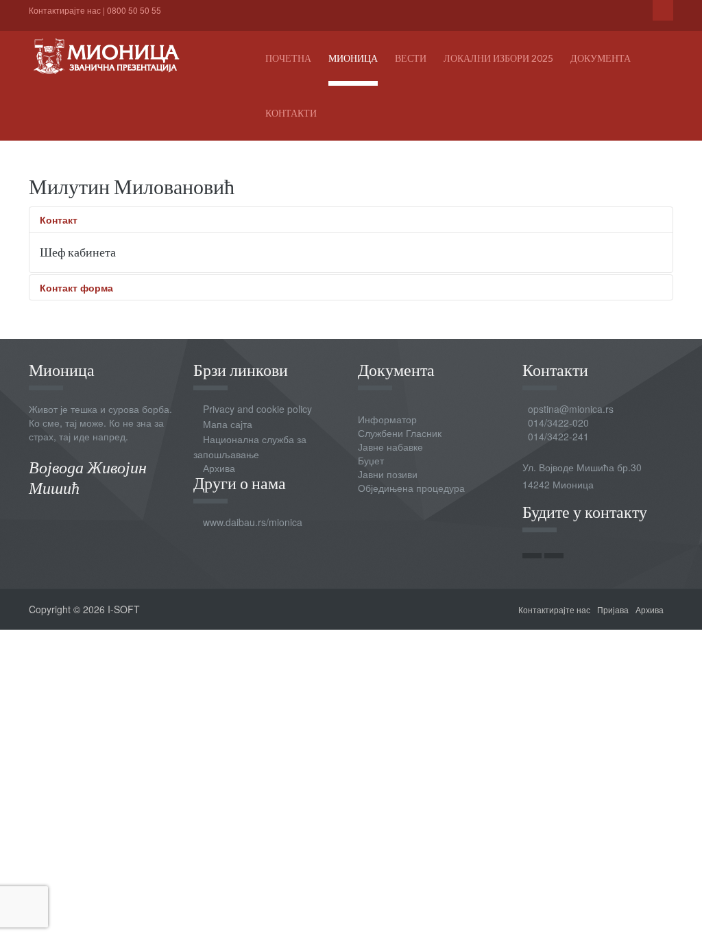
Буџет (371, 460)
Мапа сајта (227, 424)
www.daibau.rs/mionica (252, 522)
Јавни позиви (387, 474)
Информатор (387, 419)
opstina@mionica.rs (571, 409)
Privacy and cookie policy (257, 409)
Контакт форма (76, 287)
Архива (219, 468)
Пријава (613, 609)
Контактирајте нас (65, 10)
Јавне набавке (390, 446)
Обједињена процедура (411, 488)
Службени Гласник (399, 433)
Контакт (58, 219)
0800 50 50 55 (134, 10)
